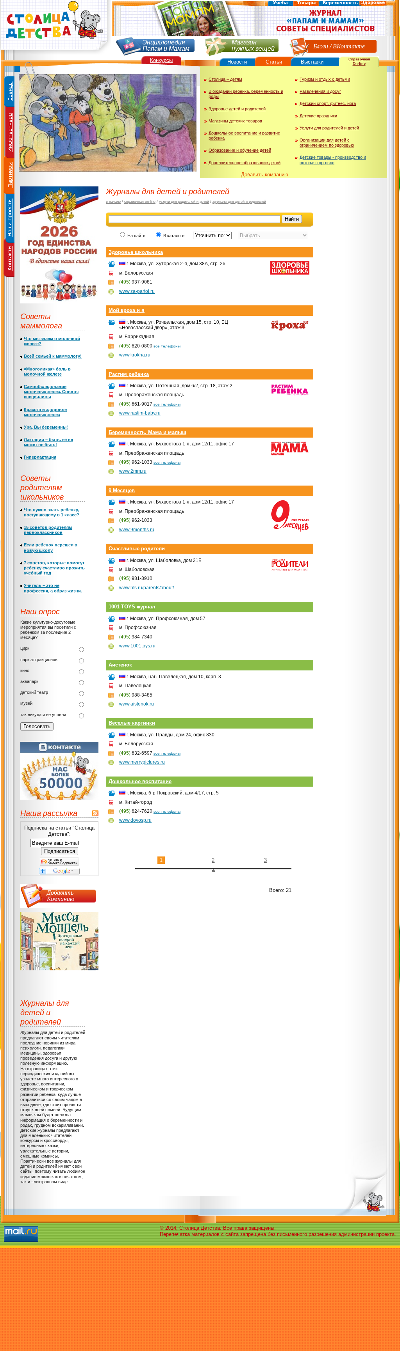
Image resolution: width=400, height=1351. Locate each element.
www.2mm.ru (132, 471)
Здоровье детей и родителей (237, 108)
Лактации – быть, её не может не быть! (48, 442)
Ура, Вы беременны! (46, 427)
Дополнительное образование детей (244, 162)
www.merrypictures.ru (142, 762)
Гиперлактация (40, 457)
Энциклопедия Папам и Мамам (166, 44)
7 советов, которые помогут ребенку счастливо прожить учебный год (54, 567)
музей (26, 703)
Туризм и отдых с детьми (325, 79)
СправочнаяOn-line (359, 61)
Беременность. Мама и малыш (147, 432)
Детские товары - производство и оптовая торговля (333, 160)
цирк (24, 648)
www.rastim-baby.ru (140, 413)
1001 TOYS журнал (132, 607)
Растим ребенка (129, 374)
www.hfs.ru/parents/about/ (146, 587)
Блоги (320, 46)
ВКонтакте (349, 46)
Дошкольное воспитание (140, 781)
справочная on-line (139, 202)
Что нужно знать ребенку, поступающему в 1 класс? (51, 512)
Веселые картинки (132, 723)
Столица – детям (225, 79)
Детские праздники (318, 115)
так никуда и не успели (43, 714)
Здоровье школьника (136, 252)
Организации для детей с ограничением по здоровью (327, 142)
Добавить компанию (264, 174)
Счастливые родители (137, 548)
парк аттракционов (38, 659)
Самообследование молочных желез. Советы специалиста (51, 391)
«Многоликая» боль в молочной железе (47, 371)
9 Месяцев (122, 490)
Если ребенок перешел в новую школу (50, 547)
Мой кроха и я (127, 310)
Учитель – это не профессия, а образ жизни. (53, 588)
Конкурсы (161, 60)
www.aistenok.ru (136, 704)
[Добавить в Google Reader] (59, 873)
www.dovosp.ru (135, 820)
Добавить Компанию (60, 895)
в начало (113, 202)
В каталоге (174, 235)
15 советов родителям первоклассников (48, 530)
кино (24, 670)
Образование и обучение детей (240, 150)
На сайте (136, 235)
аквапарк (29, 681)
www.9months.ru (136, 529)
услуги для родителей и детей (184, 202)
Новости (237, 62)
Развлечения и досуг (320, 91)
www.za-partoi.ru (137, 291)
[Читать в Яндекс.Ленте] (59, 864)
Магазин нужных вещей (253, 44)
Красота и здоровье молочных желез (45, 412)
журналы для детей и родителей (239, 202)
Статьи (274, 62)
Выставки (312, 62)
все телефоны (167, 346)
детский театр (34, 692)
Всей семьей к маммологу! (53, 356)
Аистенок (120, 665)
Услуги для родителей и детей (329, 128)
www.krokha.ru (134, 355)
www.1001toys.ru (137, 646)
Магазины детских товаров (235, 121)
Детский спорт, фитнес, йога (328, 103)
